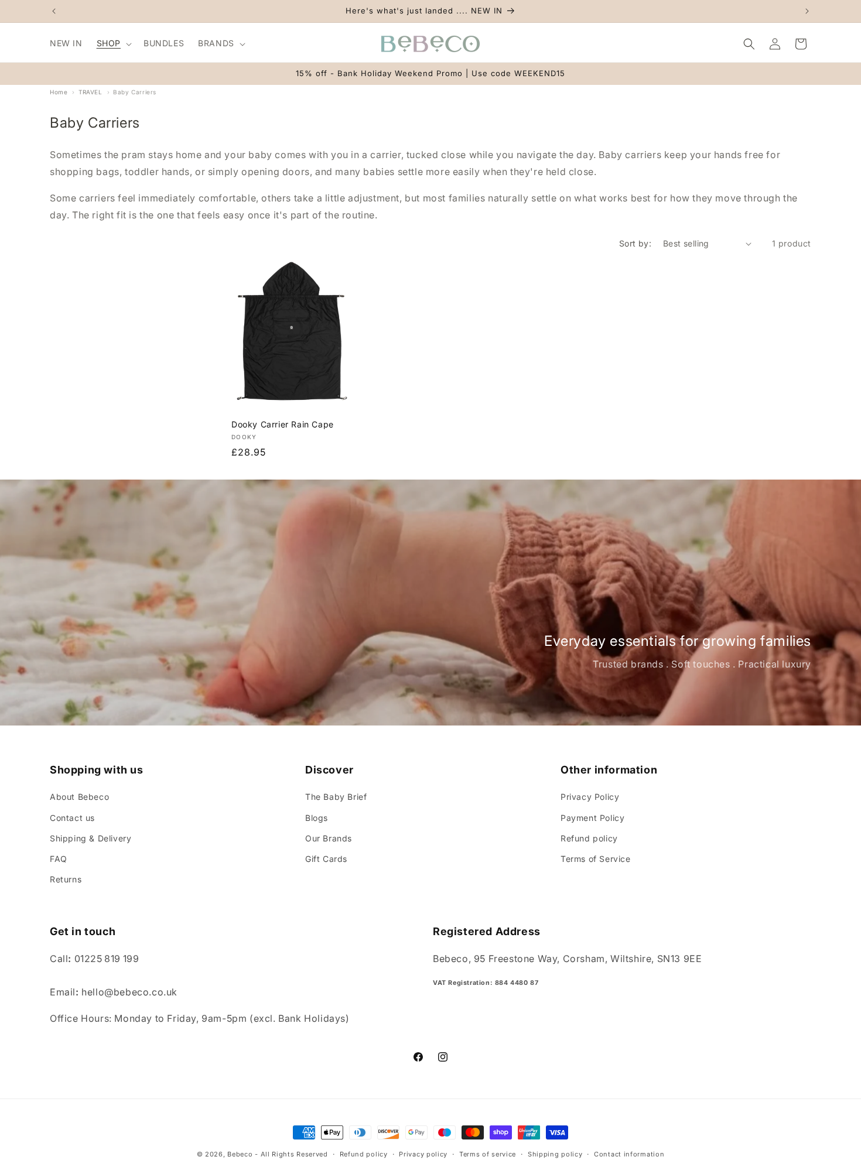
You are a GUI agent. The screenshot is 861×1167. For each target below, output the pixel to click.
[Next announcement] (807, 11)
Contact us (72, 818)
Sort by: (635, 243)
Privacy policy (423, 1154)
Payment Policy (592, 818)
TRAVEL (90, 91)
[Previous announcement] (54, 11)
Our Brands (328, 838)
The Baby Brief (336, 797)
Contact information (629, 1154)
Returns (65, 879)
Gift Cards (326, 859)
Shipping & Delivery (90, 838)
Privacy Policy (590, 797)
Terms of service (487, 1154)
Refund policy (589, 838)
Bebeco (239, 1154)
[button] (113, 43)
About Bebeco (79, 797)
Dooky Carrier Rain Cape (282, 424)
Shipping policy (555, 1154)
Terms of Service (596, 859)
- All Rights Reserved (291, 1154)
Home (58, 91)
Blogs (316, 818)
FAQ (58, 859)
